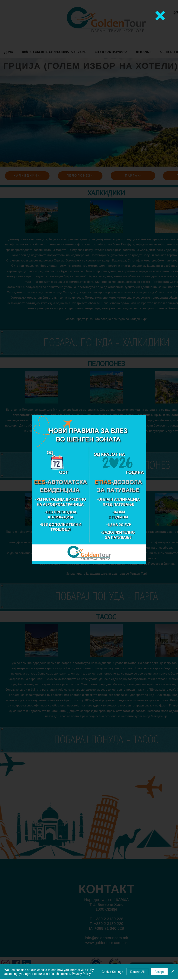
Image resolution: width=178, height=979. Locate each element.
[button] (160, 15)
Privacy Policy (81, 973)
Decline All (137, 971)
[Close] (172, 972)
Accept (159, 971)
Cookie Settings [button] (112, 971)
